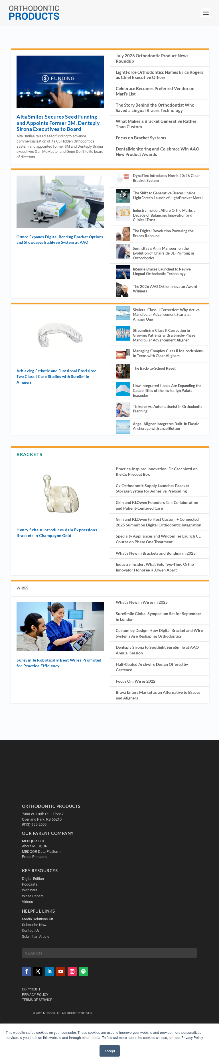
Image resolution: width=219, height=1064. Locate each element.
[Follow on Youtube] (60, 971)
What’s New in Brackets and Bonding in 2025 (156, 553)
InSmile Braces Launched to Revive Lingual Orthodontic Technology (162, 271)
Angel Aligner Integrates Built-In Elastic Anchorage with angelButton (166, 426)
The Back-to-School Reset (154, 368)
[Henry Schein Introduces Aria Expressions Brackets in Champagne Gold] (60, 495)
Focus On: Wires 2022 (135, 681)
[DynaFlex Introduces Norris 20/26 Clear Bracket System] (123, 179)
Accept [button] (109, 1050)
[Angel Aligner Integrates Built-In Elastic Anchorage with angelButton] (123, 427)
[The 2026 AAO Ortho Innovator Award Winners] (123, 289)
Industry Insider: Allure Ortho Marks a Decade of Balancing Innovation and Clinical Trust (164, 215)
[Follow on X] (37, 971)
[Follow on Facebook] (26, 971)
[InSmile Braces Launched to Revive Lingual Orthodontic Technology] (123, 272)
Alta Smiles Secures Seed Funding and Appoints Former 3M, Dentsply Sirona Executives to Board (58, 122)
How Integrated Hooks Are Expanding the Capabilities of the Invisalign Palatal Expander (167, 390)
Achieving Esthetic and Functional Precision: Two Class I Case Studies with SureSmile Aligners (56, 376)
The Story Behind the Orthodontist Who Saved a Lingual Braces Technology (155, 107)
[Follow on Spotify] (83, 971)
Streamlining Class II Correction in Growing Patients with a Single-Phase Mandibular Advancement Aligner (164, 335)
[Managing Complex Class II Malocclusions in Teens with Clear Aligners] (123, 354)
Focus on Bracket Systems (141, 137)
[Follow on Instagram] (72, 971)
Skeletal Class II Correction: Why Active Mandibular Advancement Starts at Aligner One (166, 315)
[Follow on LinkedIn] (49, 971)
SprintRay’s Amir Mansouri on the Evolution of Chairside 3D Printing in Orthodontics (163, 253)
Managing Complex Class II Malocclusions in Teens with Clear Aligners (168, 353)
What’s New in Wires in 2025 (142, 602)
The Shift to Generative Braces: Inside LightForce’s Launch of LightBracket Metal (168, 195)
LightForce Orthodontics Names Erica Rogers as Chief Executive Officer (159, 75)
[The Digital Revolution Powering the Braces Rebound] (123, 234)
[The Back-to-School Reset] (123, 371)
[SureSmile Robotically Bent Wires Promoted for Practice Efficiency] (60, 626)
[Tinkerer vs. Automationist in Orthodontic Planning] (123, 409)
